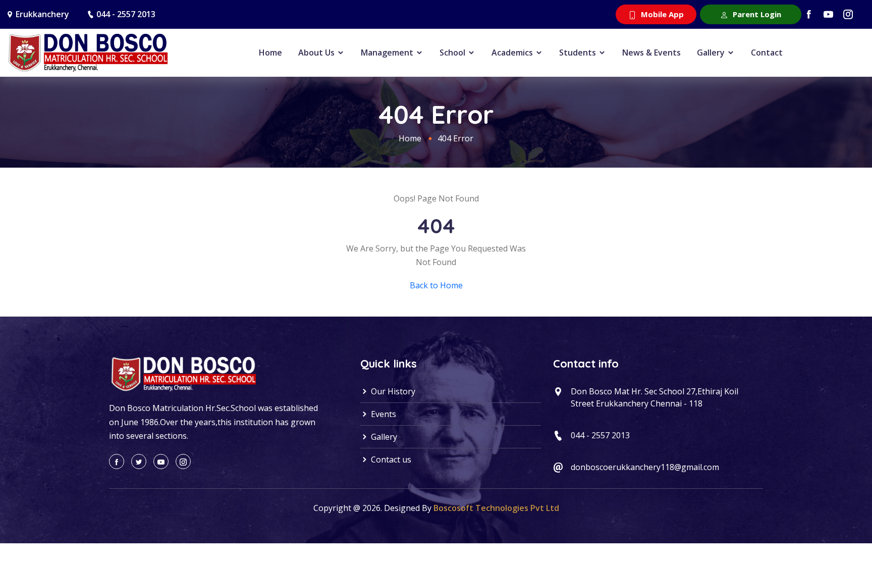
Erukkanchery (42, 14)
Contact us (390, 459)
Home (270, 52)
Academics (513, 52)
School (453, 52)
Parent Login (756, 14)
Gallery (712, 52)
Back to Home (436, 285)
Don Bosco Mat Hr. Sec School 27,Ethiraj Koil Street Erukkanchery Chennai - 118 (654, 397)
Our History (392, 391)
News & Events (651, 52)
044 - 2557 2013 (125, 14)
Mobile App (661, 14)
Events (382, 414)
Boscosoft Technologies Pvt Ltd (496, 508)
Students (578, 52)
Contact (767, 52)
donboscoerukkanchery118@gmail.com (645, 467)
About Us (317, 52)
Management (388, 52)
